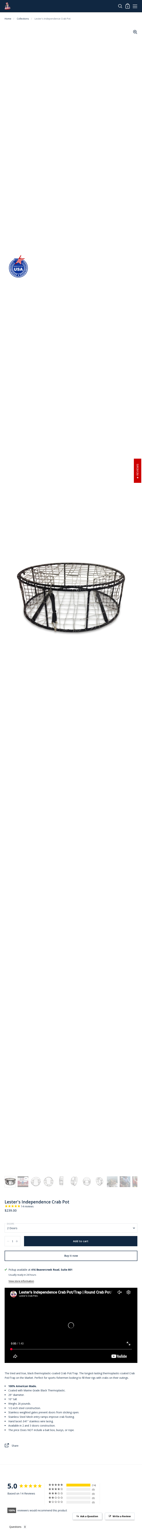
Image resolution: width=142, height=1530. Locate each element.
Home (8, 18)
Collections (23, 18)
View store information (21, 1281)
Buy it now (71, 1255)
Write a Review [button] (122, 1516)
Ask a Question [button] (89, 1516)
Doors (10, 1223)
